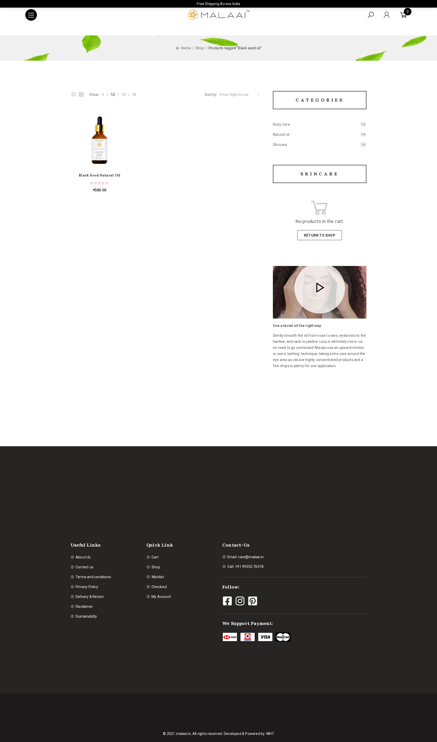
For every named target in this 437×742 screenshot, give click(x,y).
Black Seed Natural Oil (99, 175)
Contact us (84, 567)
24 (134, 95)
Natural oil (281, 134)
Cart (155, 557)
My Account (161, 597)
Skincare (280, 145)
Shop (199, 48)
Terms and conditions (93, 577)
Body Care (281, 124)
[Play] (319, 288)
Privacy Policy (87, 587)
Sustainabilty (86, 616)
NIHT (270, 734)
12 (113, 95)
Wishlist (157, 577)
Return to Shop (319, 235)
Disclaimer (84, 606)
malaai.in (183, 734)
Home (186, 48)
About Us (83, 557)
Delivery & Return (90, 597)
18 (123, 95)
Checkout (159, 587)
